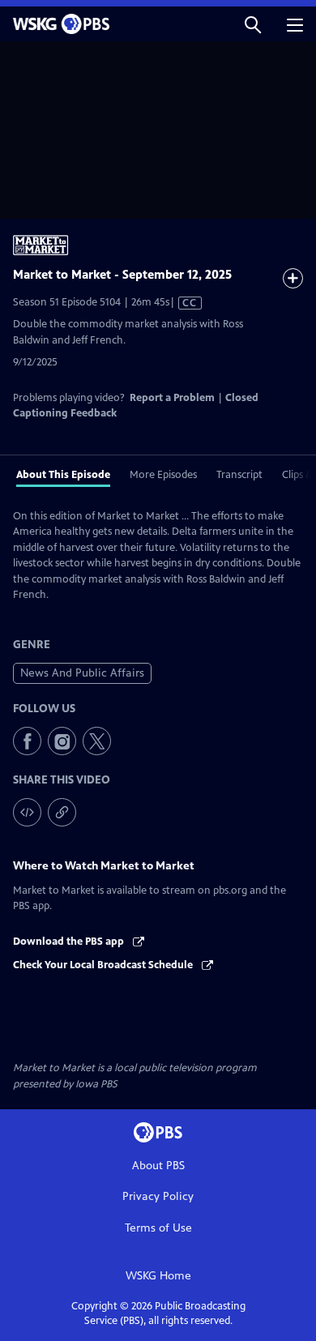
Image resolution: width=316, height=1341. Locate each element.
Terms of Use (158, 1228)
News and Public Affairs (82, 673)
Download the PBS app (69, 941)
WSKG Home (158, 1276)
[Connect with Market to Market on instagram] (62, 741)
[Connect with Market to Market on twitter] (97, 741)
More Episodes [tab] (163, 474)
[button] (253, 23)
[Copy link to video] (62, 812)
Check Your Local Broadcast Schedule (104, 965)
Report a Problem (172, 397)
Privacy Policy (158, 1196)
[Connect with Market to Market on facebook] (27, 741)
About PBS (158, 1165)
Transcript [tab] (239, 474)
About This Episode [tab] (63, 474)
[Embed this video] (27, 812)
